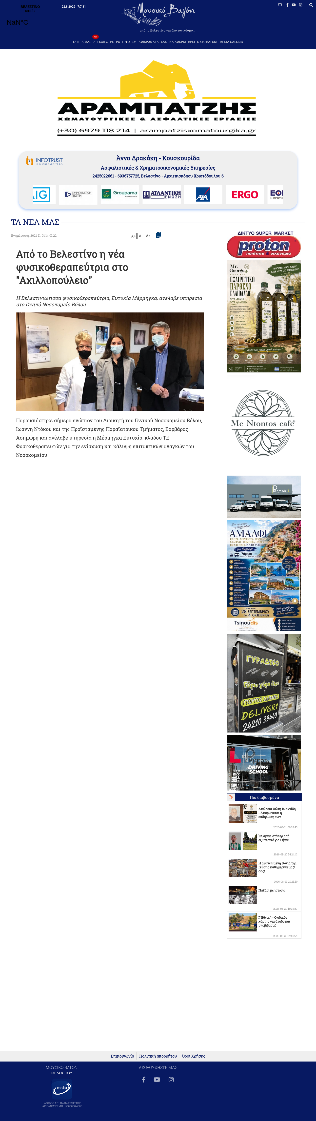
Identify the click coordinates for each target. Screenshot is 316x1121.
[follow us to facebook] (287, 4)
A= (148, 235)
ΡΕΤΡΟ (115, 42)
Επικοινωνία (122, 1056)
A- (140, 235)
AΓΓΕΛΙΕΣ (100, 40)
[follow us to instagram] (301, 4)
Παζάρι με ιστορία (271, 890)
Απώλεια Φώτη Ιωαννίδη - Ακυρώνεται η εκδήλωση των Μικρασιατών (277, 815)
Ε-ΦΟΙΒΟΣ (129, 42)
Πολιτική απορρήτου (158, 1056)
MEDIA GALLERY (231, 42)
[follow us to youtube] (294, 4)
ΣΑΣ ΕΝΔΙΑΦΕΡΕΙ (173, 42)
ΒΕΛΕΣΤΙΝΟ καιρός (30, 18)
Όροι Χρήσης (193, 1056)
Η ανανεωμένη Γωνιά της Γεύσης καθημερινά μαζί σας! (277, 867)
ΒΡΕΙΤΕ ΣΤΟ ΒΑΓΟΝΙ (202, 42)
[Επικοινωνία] (280, 4)
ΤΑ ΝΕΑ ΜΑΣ (82, 42)
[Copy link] (158, 235)
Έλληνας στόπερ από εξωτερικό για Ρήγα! (273, 838)
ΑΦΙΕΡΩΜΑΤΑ (148, 42)
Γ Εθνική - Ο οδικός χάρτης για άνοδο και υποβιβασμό (274, 921)
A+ (133, 235)
